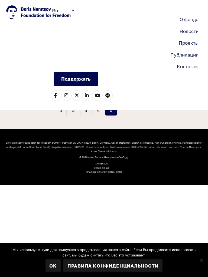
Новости (189, 31)
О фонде (189, 19)
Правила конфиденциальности (104, 171)
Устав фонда (101, 167)
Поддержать (75, 79)
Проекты (189, 43)
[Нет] (201, 260)
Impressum (101, 163)
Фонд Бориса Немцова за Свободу (39, 12)
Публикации (184, 55)
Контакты (188, 66)
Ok (53, 266)
